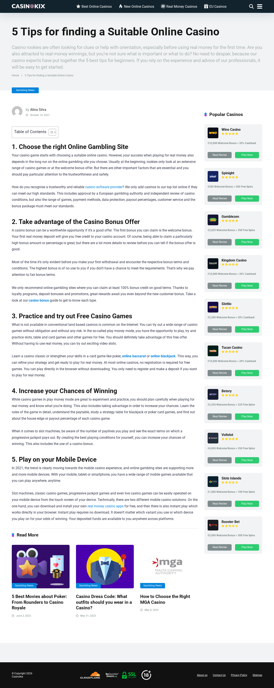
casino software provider (103, 187)
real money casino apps (106, 506)
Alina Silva (38, 110)
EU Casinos (217, 7)
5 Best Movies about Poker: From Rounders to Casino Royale (39, 602)
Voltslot (227, 435)
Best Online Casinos (97, 7)
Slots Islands (231, 478)
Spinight (228, 173)
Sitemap (257, 675)
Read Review (220, 154)
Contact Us (219, 675)
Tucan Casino (232, 348)
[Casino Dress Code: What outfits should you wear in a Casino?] (105, 566)
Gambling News (25, 90)
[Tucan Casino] (213, 355)
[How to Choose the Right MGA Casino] (169, 566)
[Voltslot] (213, 442)
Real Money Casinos (181, 7)
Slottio (226, 304)
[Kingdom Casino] (213, 268)
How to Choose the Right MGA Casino (165, 599)
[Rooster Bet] (213, 529)
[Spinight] (213, 181)
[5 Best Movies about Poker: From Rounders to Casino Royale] (41, 566)
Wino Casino (231, 130)
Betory (227, 391)
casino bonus (39, 300)
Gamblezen (230, 217)
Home (15, 75)
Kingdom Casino (234, 260)
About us (202, 675)
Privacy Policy (239, 675)
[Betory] (213, 399)
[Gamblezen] (213, 224)
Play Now (247, 154)
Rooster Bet (231, 522)
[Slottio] (213, 311)
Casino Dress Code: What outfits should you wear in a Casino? (104, 602)
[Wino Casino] (213, 137)
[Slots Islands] (213, 486)
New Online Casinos (139, 7)
